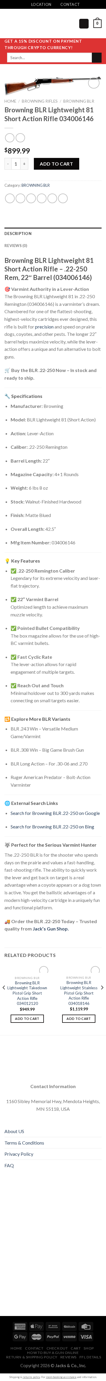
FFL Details (90, 1357)
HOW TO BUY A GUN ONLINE (53, 1352)
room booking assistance (61, 1377)
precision (44, 326)
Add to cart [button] (27, 1018)
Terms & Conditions (24, 1142)
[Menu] (84, 24)
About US (14, 1131)
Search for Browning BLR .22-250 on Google (55, 813)
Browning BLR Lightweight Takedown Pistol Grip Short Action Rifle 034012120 (27, 993)
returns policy (31, 1377)
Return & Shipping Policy (31, 1357)
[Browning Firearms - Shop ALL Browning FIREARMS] (33, 23)
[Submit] (97, 58)
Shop (89, 1348)
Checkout (57, 1348)
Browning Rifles (40, 101)
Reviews (68, 1357)
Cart (76, 1348)
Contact (34, 1348)
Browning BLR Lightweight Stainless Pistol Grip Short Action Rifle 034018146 (78, 993)
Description (18, 233)
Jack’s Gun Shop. (51, 928)
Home (10, 101)
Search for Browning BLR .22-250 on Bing (52, 826)
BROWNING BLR (78, 101)
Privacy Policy (18, 1154)
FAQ (9, 1165)
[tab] (53, 233)
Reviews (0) (15, 245)
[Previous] (4, 999)
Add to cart (56, 163)
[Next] (102, 999)
